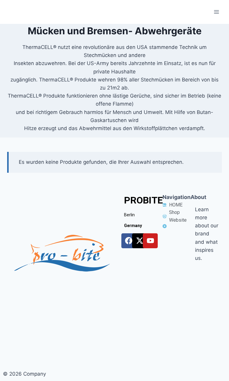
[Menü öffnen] (216, 11)
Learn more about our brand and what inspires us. (206, 233)
